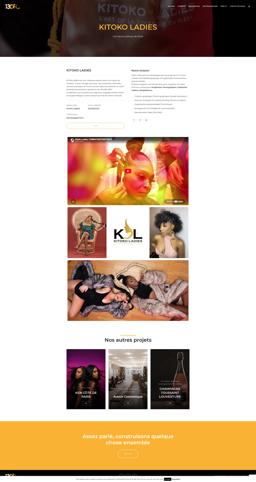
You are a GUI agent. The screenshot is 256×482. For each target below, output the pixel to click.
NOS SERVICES (194, 6)
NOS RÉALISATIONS (210, 6)
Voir (95, 126)
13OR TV (223, 6)
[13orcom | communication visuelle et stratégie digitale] (12, 6)
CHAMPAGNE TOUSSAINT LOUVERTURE (170, 392)
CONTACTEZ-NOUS (237, 6)
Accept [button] (167, 479)
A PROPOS (182, 6)
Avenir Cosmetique (128, 396)
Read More (176, 479)
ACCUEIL (171, 6)
